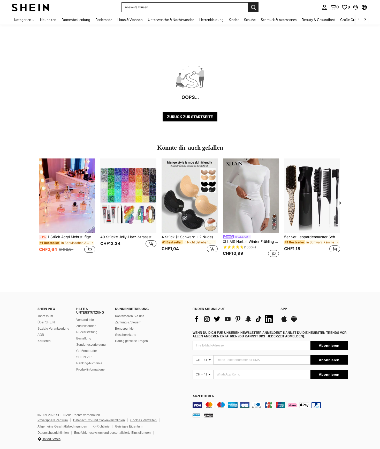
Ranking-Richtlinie (89, 363)
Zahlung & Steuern (128, 322)
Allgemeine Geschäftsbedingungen (62, 426)
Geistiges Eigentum (128, 426)
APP (283, 309)
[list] (234, 319)
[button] (355, 7)
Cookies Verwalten (143, 420)
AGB (40, 335)
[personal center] (324, 7)
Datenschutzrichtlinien (53, 432)
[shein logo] (30, 7)
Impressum (45, 316)
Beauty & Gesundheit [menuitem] (318, 20)
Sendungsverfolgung (91, 344)
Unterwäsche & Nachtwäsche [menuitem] (171, 20)
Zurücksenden (86, 326)
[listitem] (67, 208)
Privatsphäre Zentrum (52, 420)
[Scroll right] (365, 20)
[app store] (284, 321)
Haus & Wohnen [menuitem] (130, 20)
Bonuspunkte (124, 328)
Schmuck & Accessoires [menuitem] (279, 20)
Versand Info (85, 320)
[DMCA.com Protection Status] (208, 415)
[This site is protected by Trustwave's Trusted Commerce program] (196, 415)
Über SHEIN (46, 322)
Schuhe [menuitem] (250, 20)
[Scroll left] (359, 20)
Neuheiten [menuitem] (48, 20)
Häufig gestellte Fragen (131, 341)
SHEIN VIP (84, 357)
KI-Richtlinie (101, 426)
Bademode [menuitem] (103, 20)
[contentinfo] (270, 405)
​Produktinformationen (91, 369)
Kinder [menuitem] (234, 20)
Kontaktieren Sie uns (129, 316)
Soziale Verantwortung (53, 328)
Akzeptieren (204, 396)
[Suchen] (253, 7)
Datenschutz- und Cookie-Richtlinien (99, 420)
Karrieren (44, 341)
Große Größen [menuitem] (351, 20)
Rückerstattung (86, 332)
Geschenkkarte (125, 335)
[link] (334, 7)
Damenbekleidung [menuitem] (76, 20)
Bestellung (83, 338)
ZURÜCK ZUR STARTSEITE (190, 116)
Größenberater (86, 351)
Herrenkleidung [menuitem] (211, 20)
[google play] (294, 321)
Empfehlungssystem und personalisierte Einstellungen (112, 432)
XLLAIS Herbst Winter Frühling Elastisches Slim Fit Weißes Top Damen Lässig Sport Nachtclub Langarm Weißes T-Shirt (251, 242)
